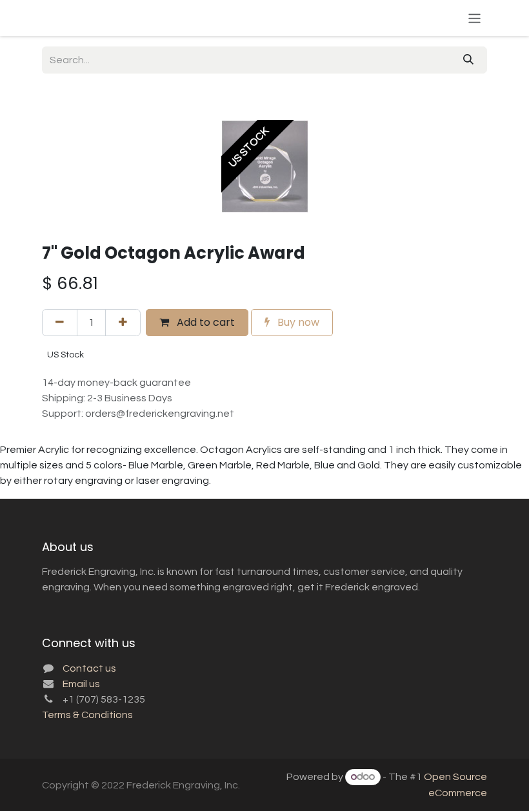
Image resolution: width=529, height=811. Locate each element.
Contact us (89, 668)
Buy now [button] (297, 322)
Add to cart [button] (204, 322)
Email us (81, 684)
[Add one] (123, 322)
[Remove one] (59, 322)
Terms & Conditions (87, 715)
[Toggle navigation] (474, 17)
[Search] (468, 60)
